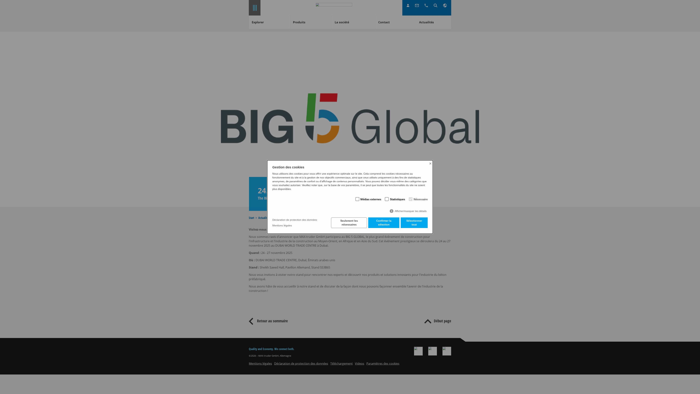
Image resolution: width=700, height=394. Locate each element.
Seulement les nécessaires (349, 222)
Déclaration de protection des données (294, 220)
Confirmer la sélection (383, 222)
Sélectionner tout (414, 222)
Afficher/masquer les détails (411, 211)
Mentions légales (282, 225)
